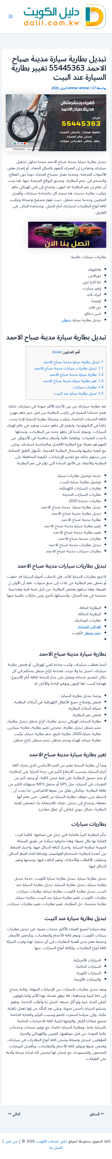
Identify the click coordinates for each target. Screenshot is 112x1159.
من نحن (11, 1141)
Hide (57, 352)
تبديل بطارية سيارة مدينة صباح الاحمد (73, 362)
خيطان (66, 320)
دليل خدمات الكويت (51, 1141)
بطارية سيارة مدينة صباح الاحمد (76, 374)
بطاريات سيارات (88, 387)
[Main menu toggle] (10, 16)
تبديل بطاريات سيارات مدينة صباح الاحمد (68, 368)
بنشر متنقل (92, 633)
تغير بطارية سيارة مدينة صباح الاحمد (73, 381)
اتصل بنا (56, 1148)
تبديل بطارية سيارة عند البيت (78, 393)
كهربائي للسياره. (89, 627)
